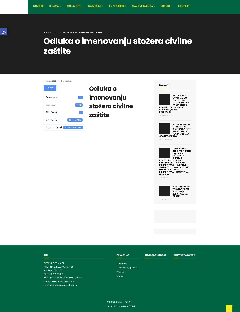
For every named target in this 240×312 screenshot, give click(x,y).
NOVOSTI (38, 6)
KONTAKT (184, 6)
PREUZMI (50, 88)
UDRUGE (165, 6)
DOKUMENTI (74, 6)
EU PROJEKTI (116, 6)
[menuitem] (55, 5)
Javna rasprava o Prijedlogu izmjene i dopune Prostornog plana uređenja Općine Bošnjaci (174, 130)
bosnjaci (67, 81)
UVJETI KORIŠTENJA (114, 302)
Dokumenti (121, 263)
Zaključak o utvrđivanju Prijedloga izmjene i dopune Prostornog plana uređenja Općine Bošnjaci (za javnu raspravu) (174, 103)
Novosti (164, 85)
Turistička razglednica (127, 267)
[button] (3, 31)
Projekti (120, 271)
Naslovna (48, 33)
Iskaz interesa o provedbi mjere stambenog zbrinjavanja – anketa (181, 191)
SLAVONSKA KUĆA (142, 6)
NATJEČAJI (94, 6)
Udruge (120, 276)
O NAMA (54, 6)
